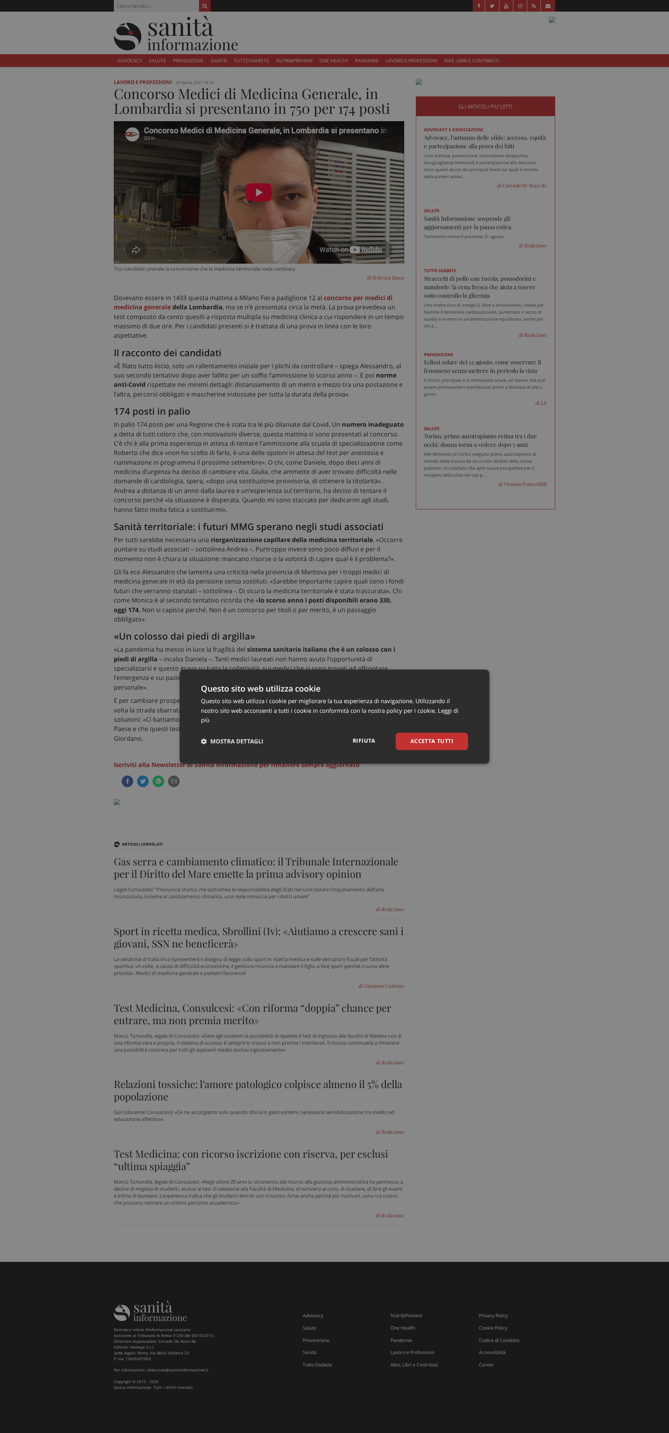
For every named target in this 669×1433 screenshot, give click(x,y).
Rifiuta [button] (364, 740)
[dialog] (334, 716)
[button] (232, 741)
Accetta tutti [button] (431, 741)
